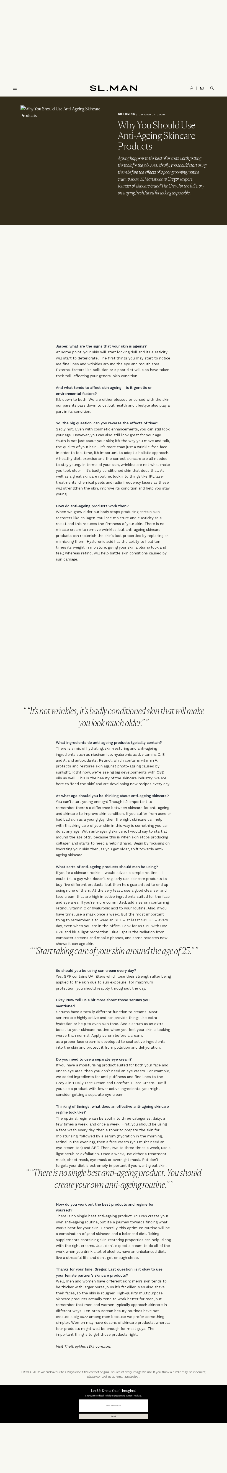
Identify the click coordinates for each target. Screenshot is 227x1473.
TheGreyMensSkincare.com (87, 1346)
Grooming (126, 114)
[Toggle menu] (15, 88)
